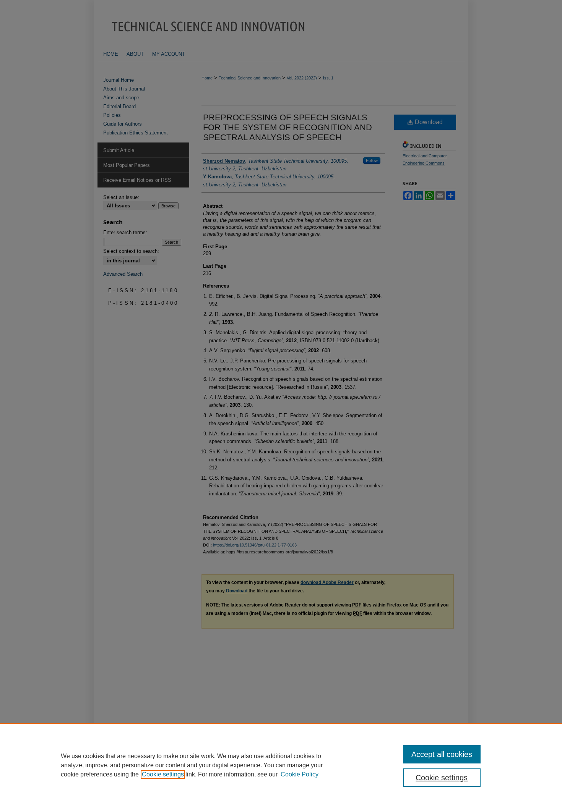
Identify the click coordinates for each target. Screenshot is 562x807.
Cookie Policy (299, 774)
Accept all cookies (441, 754)
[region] (281, 765)
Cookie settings (163, 774)
